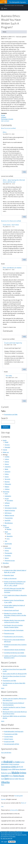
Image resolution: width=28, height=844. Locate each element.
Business (7, 481)
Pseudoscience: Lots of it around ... (14, 636)
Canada (7, 527)
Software (3, 117)
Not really (9, 376)
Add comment (5, 121)
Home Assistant (20, 769)
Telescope (21, 779)
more (2, 688)
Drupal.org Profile (9, 741)
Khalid (6, 442)
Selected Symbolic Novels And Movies (14, 649)
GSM (13, 769)
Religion (7, 486)
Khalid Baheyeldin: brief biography (13, 731)
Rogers (16, 776)
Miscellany (6, 563)
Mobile (15, 772)
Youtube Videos (8, 736)
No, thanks (12, 841)
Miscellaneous (9, 523)
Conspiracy (16, 764)
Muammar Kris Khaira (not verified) (11, 221)
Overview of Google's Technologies (14, 630)
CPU (20, 767)
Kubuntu (4, 773)
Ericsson (4, 769)
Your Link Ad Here (6, 752)
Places (4, 525)
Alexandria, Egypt (9, 575)
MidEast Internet (9, 515)
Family (4, 440)
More (2, 785)
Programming (9, 518)
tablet (16, 779)
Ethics (4, 132)
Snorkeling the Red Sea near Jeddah (14, 653)
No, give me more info (6, 838)
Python (11, 776)
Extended (7, 447)
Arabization (8, 496)
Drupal (3, 115)
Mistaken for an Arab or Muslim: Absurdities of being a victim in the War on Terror (15, 615)
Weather (8, 529)
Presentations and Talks (10, 414)
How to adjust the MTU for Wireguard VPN (15, 674)
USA (6, 541)
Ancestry (7, 445)
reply (24, 172)
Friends (5, 450)
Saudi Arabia (8, 543)
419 (2, 762)
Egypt (6, 532)
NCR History (8, 513)
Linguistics (8, 466)
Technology (6, 491)
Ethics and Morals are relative (12, 268)
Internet (7, 505)
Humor (7, 477)
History (7, 464)
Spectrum (12, 779)
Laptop (9, 773)
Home (4, 32)
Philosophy (8, 484)
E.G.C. (8, 538)
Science (7, 461)
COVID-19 (14, 766)
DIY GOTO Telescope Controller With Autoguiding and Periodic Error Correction (14, 590)
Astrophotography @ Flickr (11, 744)
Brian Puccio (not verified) (8, 128)
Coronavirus (6, 766)
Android (7, 761)
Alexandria (9, 536)
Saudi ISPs (7, 520)
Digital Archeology (10, 510)
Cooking (7, 456)
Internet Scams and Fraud (11, 610)
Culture (7, 459)
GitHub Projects (8, 739)
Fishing (7, 550)
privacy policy (14, 810)
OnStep (22, 772)
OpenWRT (5, 776)
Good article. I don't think (11, 225)
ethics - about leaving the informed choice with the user (14, 181)
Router (21, 776)
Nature (7, 558)
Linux (6, 493)
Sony (6, 778)
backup (22, 762)
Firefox (10, 769)
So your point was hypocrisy (13, 343)
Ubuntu (5, 782)
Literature (7, 471)
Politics (7, 474)
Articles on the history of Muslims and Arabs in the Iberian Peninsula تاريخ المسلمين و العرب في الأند (14, 583)
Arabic (17, 762)
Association (9, 500)
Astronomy (8, 548)
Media (6, 469)
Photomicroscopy (10, 560)
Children (7, 489)
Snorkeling (8, 555)
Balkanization (5, 764)
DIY (22, 767)
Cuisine (8, 533)
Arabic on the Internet (10, 578)
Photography (8, 553)
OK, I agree (4, 841)
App (14, 762)
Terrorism (7, 479)
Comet (11, 764)
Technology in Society (7, 119)
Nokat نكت (6, 452)
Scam (2, 779)
